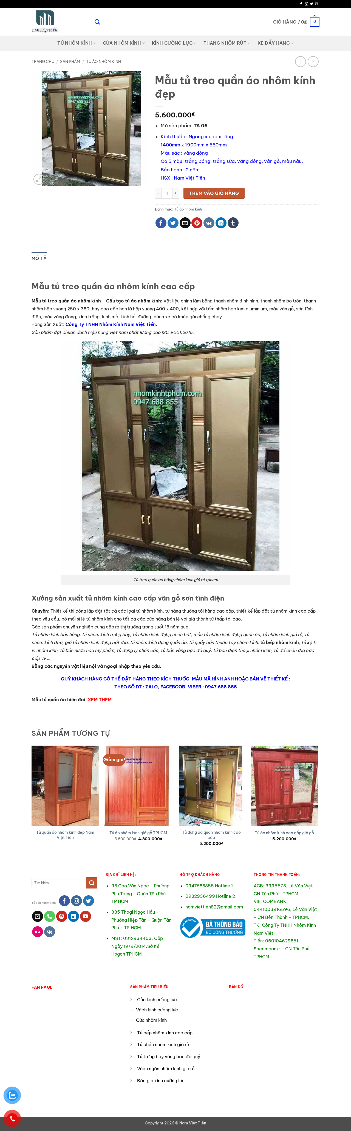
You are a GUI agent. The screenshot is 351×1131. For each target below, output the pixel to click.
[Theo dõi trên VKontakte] (49, 931)
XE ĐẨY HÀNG (273, 43)
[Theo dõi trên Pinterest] (61, 916)
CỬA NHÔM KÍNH (122, 43)
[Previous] (32, 800)
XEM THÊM (100, 699)
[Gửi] (91, 882)
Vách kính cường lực (157, 1009)
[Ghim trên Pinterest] (196, 222)
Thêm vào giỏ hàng (214, 193)
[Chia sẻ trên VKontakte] (208, 222)
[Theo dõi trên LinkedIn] (73, 916)
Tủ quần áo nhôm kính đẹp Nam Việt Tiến (65, 835)
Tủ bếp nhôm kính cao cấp (165, 1032)
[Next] (318, 800)
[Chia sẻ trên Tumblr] (233, 222)
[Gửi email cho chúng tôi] (316, 4)
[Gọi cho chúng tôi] (49, 916)
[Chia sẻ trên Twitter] (173, 222)
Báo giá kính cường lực (161, 1080)
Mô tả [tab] (39, 258)
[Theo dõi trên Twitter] (311, 4)
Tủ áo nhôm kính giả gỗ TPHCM (138, 832)
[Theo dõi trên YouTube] (85, 916)
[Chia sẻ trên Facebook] (160, 222)
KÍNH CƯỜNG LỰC (172, 43)
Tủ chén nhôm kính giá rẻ (163, 1044)
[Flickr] (37, 931)
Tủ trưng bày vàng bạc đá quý (168, 1056)
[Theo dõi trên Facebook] (301, 4)
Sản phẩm (70, 61)
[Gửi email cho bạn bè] (185, 222)
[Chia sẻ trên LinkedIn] (221, 222)
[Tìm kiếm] (97, 22)
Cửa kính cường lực (157, 999)
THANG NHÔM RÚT (225, 43)
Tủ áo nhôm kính (103, 61)
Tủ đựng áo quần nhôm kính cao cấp (211, 835)
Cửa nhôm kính (152, 1020)
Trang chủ (43, 61)
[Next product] (300, 61)
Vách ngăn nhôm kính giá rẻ (166, 1068)
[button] (296, 22)
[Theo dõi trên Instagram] (306, 4)
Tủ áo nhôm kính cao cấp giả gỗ (284, 832)
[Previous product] (313, 61)
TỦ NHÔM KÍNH (74, 43)
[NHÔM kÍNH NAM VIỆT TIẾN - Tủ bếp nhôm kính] (59, 22)
